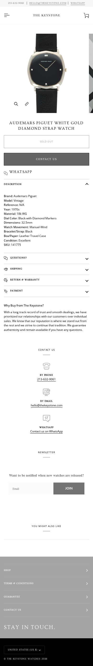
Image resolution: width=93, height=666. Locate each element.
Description (13, 184)
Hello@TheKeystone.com (48, 3)
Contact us (46, 159)
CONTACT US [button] (12, 610)
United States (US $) (22, 650)
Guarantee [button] (12, 597)
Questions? (18, 258)
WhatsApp (78, 3)
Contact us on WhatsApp (46, 431)
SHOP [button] (7, 570)
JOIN (68, 488)
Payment (16, 291)
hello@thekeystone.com (46, 405)
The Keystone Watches (24, 659)
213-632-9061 (46, 379)
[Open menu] (11, 15)
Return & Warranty (24, 280)
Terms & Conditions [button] (19, 583)
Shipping (15, 269)
